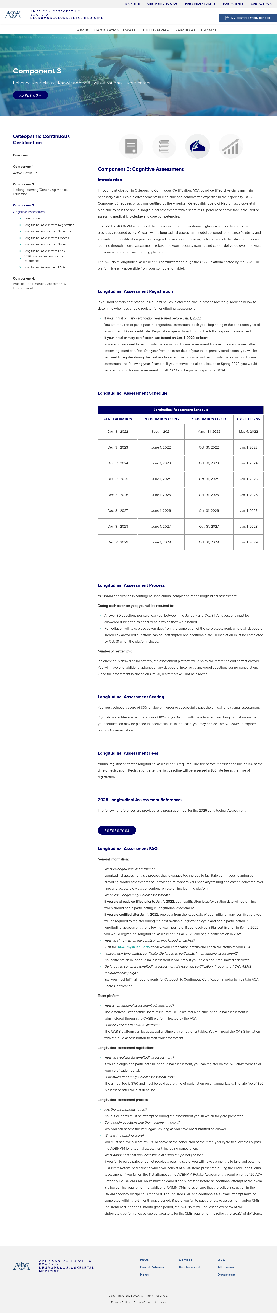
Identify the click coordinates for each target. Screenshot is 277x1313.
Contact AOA (261, 3)
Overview (20, 155)
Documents (227, 1274)
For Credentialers (200, 3)
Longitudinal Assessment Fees (44, 251)
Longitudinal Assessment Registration (49, 225)
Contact (185, 1260)
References (117, 830)
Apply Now (30, 95)
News (144, 1274)
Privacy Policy (120, 1302)
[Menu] (272, 11)
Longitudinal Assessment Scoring (46, 244)
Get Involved (189, 1267)
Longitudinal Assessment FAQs (44, 267)
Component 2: (40, 189)
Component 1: (25, 170)
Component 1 (157, 41)
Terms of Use (142, 1302)
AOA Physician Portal (198, 41)
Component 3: (29, 208)
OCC (221, 1260)
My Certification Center (250, 18)
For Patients (233, 3)
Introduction (32, 218)
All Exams (226, 1267)
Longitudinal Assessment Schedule (47, 231)
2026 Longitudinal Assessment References (44, 259)
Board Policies (152, 1267)
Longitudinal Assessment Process (46, 238)
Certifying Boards (162, 3)
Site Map (160, 1302)
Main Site (132, 3)
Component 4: (39, 283)
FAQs (144, 1260)
